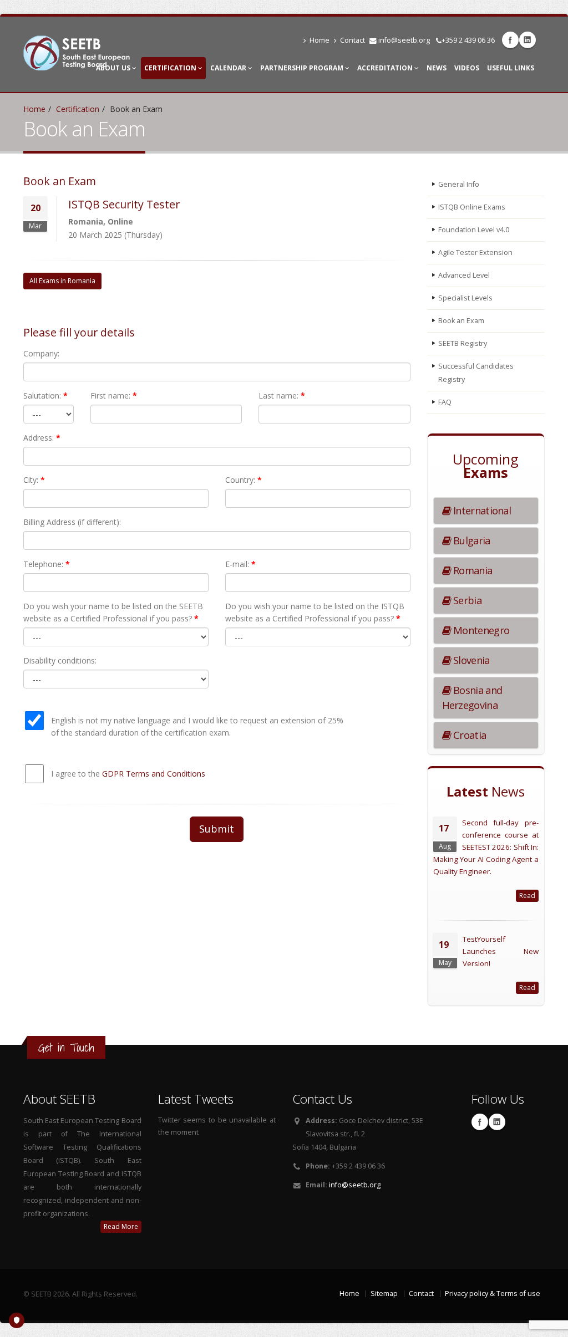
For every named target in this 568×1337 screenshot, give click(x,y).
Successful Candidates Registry (476, 372)
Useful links (510, 68)
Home (319, 40)
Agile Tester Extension (475, 252)
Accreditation (385, 68)
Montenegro (480, 630)
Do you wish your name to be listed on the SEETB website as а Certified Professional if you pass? (113, 612)
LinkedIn (527, 40)
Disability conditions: (60, 660)
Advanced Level (464, 275)
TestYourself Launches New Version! (501, 951)
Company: (41, 353)
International (481, 510)
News (437, 68)
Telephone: (46, 564)
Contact (352, 40)
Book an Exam (461, 320)
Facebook (510, 40)
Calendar (229, 68)
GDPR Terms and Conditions (153, 773)
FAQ (445, 402)
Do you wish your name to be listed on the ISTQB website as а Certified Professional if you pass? (314, 612)
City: (34, 479)
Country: (243, 479)
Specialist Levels (465, 298)
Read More (121, 1226)
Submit (216, 828)
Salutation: (45, 395)
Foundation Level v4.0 (473, 229)
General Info (458, 184)
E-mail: (240, 564)
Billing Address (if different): (72, 522)
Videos (466, 68)
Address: (41, 437)
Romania (471, 570)
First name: (113, 395)
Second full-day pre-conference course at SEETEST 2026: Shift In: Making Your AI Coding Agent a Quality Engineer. (486, 847)
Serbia (466, 600)
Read (527, 895)
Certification (171, 68)
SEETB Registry (462, 343)
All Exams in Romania (62, 280)
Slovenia (470, 660)
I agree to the (128, 773)
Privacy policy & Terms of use (492, 1293)
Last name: (281, 395)
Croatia (468, 735)
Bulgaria (470, 540)
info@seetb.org (404, 40)
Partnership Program (302, 68)
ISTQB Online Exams (471, 207)
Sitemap (384, 1293)
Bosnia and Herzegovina (472, 697)
